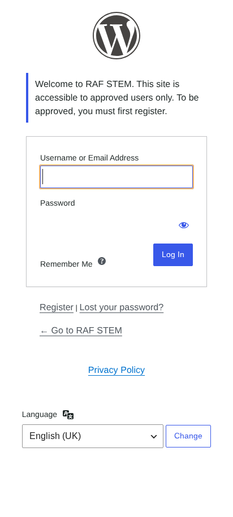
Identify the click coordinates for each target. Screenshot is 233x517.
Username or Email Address (89, 157)
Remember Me (66, 263)
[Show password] (181, 222)
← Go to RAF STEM (81, 330)
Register (57, 307)
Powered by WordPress (116, 35)
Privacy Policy (116, 370)
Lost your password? (122, 307)
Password (57, 202)
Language (39, 414)
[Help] (102, 261)
